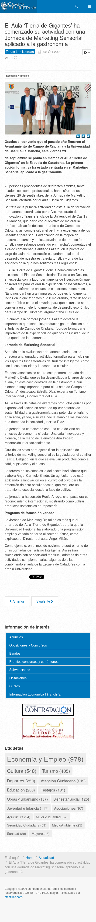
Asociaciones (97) (68, 808)
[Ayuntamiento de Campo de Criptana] (18, 6)
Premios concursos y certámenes (33, 661)
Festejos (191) (53, 790)
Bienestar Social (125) (71, 799)
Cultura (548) (21, 770)
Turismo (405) (56, 770)
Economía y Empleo (17, 75)
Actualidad (46, 857)
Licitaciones (18, 677)
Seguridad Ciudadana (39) (26, 825)
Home (30, 857)
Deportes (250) (21, 781)
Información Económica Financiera (35, 694)
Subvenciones (19, 669)
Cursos (14, 686)
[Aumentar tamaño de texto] (78, 136)
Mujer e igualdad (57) (52, 816)
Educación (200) (21, 790)
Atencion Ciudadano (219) (63, 781)
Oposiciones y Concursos (28, 645)
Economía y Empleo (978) (45, 758)
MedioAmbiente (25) (67, 825)
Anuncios (16, 637)
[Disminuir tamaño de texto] (89, 136)
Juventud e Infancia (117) (27, 808)
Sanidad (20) (16, 833)
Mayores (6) (41, 833)
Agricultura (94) (18, 816)
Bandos (15, 653)
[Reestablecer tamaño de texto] (84, 136)
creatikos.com (13, 897)
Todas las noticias (20, 51)
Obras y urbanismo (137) (27, 799)
